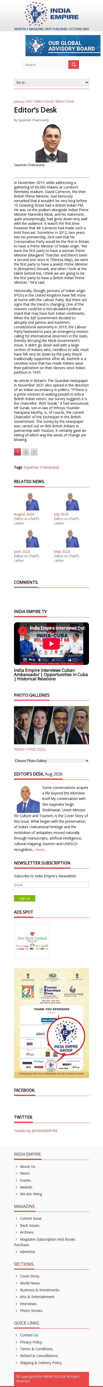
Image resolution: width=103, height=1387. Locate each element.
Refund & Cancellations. (38, 1355)
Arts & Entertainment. (37, 1296)
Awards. (26, 1187)
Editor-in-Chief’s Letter (26, 521)
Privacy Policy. (31, 1342)
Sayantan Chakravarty (33, 120)
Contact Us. (29, 1335)
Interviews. (28, 1303)
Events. (25, 1180)
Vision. (24, 1173)
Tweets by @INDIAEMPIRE (36, 1130)
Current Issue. (30, 1218)
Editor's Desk (44, 101)
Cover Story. (29, 1276)
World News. (29, 1283)
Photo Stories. (31, 1310)
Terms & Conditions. (36, 1348)
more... (41, 849)
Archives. (26, 1232)
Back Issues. (29, 1225)
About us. (27, 1166)
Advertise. (27, 1251)
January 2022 (23, 101)
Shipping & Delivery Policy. (40, 1362)
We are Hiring (30, 1193)
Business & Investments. (39, 1289)
